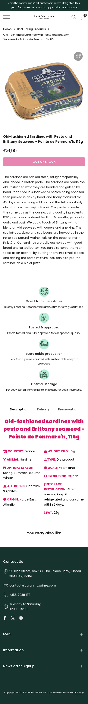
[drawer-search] (74, 17)
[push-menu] (6, 17)
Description (19, 409)
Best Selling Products (31, 29)
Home (7, 29)
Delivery (43, 409)
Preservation (68, 409)
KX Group (78, 692)
